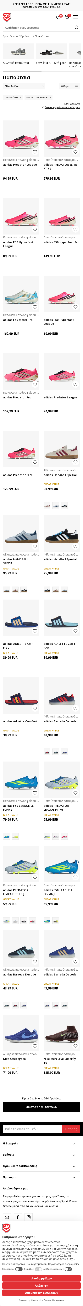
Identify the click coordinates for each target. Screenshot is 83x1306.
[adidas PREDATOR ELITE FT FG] (62, 138)
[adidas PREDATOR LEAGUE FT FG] (62, 780)
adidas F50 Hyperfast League (18, 244)
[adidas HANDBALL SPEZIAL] (56, 505)
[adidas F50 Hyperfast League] (21, 216)
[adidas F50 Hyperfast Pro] (62, 216)
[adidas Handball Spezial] (62, 449)
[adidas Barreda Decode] (62, 695)
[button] (41, 28)
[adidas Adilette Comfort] (21, 695)
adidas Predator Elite (18, 475)
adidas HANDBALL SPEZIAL (15, 561)
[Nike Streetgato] (21, 1033)
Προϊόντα (26, 36)
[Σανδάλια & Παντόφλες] (51, 51)
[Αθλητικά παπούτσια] (18, 51)
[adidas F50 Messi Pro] (21, 294)
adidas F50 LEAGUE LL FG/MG (18, 807)
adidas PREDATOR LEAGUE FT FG (56, 807)
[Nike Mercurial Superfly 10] (62, 1033)
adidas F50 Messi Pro (18, 320)
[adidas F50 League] (15, 836)
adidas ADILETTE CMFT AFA (59, 645)
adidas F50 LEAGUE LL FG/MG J (59, 892)
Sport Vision (10, 36)
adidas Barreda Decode (60, 721)
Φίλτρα (65, 86)
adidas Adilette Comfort (20, 721)
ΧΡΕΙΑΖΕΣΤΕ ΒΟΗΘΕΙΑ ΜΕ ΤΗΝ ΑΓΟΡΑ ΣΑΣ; (41, 4)
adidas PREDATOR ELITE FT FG (60, 166)
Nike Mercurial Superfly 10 (60, 1061)
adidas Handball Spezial (60, 475)
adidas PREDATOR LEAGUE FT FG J (15, 892)
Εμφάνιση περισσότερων (41, 1107)
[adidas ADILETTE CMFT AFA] (62, 618)
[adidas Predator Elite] (21, 449)
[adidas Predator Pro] (21, 371)
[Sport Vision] (7, 17)
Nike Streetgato (14, 1059)
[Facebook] (18, 1217)
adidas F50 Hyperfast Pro (61, 242)
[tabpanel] (18, 54)
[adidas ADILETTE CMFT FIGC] (21, 618)
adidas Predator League (20, 164)
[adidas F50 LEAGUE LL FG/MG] (21, 780)
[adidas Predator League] (21, 138)
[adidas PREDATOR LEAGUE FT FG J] (21, 864)
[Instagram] (28, 1217)
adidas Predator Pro (17, 397)
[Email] (7, 1217)
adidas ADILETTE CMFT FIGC (19, 645)
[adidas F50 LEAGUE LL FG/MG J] (62, 864)
